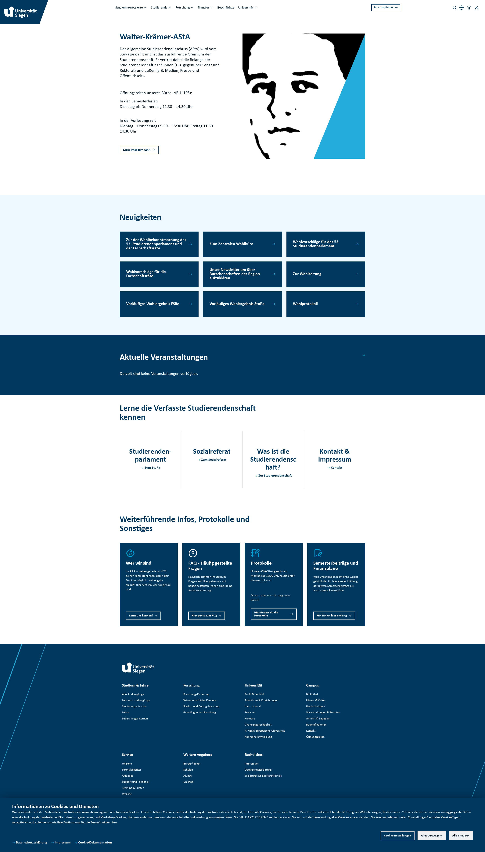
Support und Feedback (135, 781)
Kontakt (336, 468)
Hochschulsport (315, 706)
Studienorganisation (134, 706)
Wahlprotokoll (305, 304)
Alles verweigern (431, 835)
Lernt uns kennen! (141, 615)
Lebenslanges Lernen (135, 718)
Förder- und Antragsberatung (201, 706)
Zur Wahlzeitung (307, 274)
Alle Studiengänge (133, 694)
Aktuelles (127, 775)
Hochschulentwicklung (258, 736)
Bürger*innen (191, 763)
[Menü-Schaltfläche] (477, 8)
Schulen (188, 769)
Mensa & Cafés (315, 700)
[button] (469, 7)
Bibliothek (312, 694)
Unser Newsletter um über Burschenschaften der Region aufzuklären (235, 274)
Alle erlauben (460, 835)
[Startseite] (138, 668)
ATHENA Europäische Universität (265, 730)
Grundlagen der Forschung (199, 712)
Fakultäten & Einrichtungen (261, 700)
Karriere (250, 718)
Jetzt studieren (383, 7)
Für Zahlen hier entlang (332, 615)
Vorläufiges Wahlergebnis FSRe (152, 304)
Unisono (127, 763)
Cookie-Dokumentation (95, 842)
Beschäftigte (225, 7)
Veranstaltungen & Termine (323, 712)
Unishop (188, 781)
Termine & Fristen (133, 788)
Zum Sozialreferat (213, 460)
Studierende (159, 7)
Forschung (183, 7)
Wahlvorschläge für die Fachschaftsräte (146, 274)
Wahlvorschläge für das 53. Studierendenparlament (316, 244)
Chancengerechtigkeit (258, 724)
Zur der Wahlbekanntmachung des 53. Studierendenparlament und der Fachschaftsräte (156, 244)
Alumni (187, 775)
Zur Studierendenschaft (275, 475)
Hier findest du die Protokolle (266, 614)
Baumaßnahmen (316, 724)
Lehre (125, 712)
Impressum (63, 842)
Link (262, 580)
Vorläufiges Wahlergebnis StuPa (237, 304)
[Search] (454, 8)
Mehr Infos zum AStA (136, 149)
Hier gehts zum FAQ (204, 615)
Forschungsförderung (196, 694)
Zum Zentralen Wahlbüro (231, 244)
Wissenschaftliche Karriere (199, 700)
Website (127, 794)
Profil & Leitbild (254, 694)
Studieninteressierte (129, 7)
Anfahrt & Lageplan (318, 718)
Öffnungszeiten (315, 736)
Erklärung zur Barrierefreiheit (263, 775)
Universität (245, 7)
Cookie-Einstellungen (397, 835)
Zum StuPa (152, 468)
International (253, 706)
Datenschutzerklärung (31, 842)
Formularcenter (131, 769)
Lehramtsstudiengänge (136, 700)
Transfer (203, 7)
